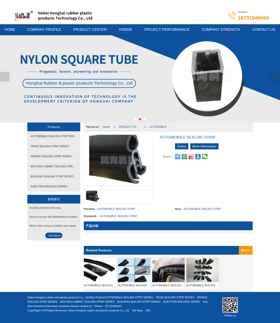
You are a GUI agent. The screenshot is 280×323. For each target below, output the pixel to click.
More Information (204, 146)
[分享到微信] (205, 156)
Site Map (137, 310)
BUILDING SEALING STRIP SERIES (52, 176)
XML (148, 310)
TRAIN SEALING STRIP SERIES (50, 146)
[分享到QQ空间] (184, 156)
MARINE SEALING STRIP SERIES (51, 156)
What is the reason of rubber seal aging (53, 225)
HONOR (125, 29)
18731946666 (113, 306)
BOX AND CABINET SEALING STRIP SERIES (55, 166)
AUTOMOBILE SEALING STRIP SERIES (161, 126)
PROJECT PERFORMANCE (167, 29)
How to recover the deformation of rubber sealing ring (61, 216)
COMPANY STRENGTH (221, 29)
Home (106, 126)
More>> (245, 250)
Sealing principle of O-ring (45, 207)
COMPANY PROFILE (44, 29)
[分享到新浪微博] (191, 156)
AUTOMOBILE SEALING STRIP (116, 209)
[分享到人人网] (198, 156)
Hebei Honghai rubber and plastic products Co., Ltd (98, 310)
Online (181, 146)
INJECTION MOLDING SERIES (49, 186)
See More (54, 235)
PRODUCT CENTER (90, 29)
